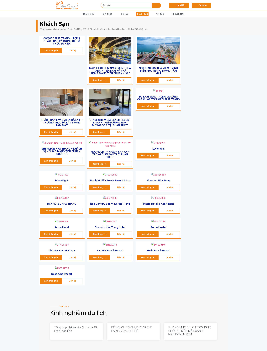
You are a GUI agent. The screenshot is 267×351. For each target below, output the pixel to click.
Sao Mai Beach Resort (110, 250)
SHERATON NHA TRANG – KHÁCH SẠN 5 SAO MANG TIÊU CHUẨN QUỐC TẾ (61, 151)
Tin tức (160, 14)
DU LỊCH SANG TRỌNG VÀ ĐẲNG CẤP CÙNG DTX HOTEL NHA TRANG (158, 98)
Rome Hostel (158, 227)
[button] (179, 5)
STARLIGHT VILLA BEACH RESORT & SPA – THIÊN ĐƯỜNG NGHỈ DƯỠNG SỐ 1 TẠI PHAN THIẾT (110, 122)
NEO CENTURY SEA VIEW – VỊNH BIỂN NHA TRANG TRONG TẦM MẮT (158, 70)
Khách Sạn (142, 14)
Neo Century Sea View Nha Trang (110, 203)
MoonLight (61, 180)
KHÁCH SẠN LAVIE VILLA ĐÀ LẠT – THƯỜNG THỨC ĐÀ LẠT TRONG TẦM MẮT (62, 122)
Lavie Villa (158, 148)
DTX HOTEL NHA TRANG (61, 203)
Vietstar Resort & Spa (62, 250)
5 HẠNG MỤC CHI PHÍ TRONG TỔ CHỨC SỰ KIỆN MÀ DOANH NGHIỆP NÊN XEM (189, 331)
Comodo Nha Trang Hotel (110, 227)
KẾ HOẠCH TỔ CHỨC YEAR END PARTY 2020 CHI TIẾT (132, 329)
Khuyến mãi (178, 14)
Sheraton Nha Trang (158, 180)
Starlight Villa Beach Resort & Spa (110, 180)
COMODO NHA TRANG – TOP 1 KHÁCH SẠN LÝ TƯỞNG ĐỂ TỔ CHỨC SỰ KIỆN (61, 41)
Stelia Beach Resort (158, 250)
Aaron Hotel (62, 227)
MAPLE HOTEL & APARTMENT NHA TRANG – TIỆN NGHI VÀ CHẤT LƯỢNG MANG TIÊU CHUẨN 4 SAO (110, 70)
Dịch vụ (124, 14)
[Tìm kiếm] (156, 5)
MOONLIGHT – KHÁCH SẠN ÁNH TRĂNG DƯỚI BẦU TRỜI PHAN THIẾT (110, 154)
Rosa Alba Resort (61, 274)
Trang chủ (88, 14)
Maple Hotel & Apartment (158, 203)
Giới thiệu (107, 14)
